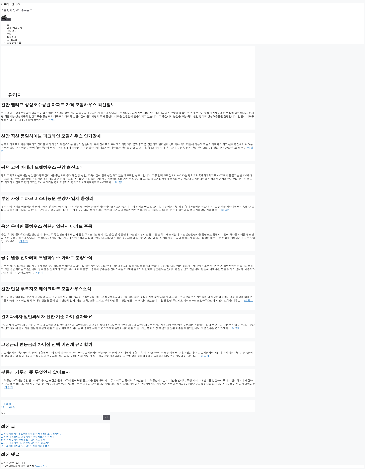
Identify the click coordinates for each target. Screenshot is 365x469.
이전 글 (7, 404)
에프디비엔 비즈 (10, 4)
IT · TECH (12, 40)
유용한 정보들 (14, 42)
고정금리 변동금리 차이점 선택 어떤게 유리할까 (46, 344)
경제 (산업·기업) (15, 28)
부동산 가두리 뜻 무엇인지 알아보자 (35, 372)
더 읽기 (52, 119)
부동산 (10, 34)
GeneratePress (41, 466)
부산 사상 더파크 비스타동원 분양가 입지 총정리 (47, 198)
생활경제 (11, 37)
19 (8, 407)
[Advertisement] (128, 66)
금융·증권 (12, 31)
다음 (14, 407)
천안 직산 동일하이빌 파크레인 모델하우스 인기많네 (51, 136)
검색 (3, 413)
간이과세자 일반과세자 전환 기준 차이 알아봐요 (46, 316)
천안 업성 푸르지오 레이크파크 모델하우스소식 (46, 288)
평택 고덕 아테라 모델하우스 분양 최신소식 (42, 167)
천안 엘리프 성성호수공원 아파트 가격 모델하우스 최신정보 (58, 104)
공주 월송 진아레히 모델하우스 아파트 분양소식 (46, 257)
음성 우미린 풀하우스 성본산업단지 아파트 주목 (46, 226)
